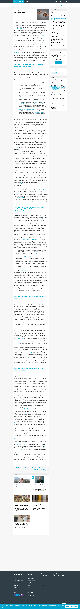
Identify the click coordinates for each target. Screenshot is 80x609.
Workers (47, 5)
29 (20, 423)
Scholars (58, 5)
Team (15, 578)
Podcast (65, 5)
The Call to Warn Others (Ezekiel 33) (57, 42)
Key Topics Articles (31, 578)
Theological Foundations (19, 580)
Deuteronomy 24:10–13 (30, 109)
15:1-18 (35, 239)
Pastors (52, 5)
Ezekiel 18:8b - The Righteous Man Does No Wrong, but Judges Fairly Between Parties (58, 35)
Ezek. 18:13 (24, 62)
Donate (63, 1)
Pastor (29, 597)
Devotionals (32, 5)
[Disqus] (31, 551)
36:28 (39, 437)
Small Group (39, 5)
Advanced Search (17, 592)
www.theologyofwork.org (55, 89)
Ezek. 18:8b (25, 408)
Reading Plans (30, 583)
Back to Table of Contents (19, 68)
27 (44, 437)
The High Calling (31, 582)
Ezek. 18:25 (17, 423)
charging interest (55, 72)
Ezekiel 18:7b (25, 270)
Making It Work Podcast (32, 589)
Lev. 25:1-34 (36, 102)
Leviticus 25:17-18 (35, 253)
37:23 (42, 437)
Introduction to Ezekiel (55, 13)
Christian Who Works (32, 595)
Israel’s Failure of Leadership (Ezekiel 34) (58, 44)
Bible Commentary (16, 5)
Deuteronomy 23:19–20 (38, 112)
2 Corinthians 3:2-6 (30, 461)
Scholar (29, 598)
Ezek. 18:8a (32, 308)
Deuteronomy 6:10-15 (28, 239)
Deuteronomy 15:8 (20, 338)
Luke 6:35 (16, 340)
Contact (15, 587)
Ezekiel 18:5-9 (17, 52)
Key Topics (25, 5)
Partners (16, 582)
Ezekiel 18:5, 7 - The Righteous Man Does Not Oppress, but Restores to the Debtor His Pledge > (40, 469)
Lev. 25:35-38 (24, 103)
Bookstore (16, 585)
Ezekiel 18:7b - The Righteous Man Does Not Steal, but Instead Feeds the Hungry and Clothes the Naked (29, 208)
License (15, 583)
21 (24, 444)
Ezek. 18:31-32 (22, 461)
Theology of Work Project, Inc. (55, 86)
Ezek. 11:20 (31, 437)
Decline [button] (67, 606)
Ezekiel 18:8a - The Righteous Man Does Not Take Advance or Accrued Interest (58, 31)
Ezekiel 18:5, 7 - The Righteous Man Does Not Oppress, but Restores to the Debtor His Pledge (28, 65)
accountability (54, 69)
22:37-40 (20, 449)
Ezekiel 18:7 (28, 141)
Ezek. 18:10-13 (25, 37)
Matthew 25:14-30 (28, 352)
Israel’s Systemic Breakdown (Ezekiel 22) (58, 37)
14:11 (36, 437)
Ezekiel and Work (54, 12)
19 (22, 444)
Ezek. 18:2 (19, 29)
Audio (29, 587)
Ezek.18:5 (19, 444)
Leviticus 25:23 (28, 256)
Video (29, 585)
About (59, 1)
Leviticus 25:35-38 (25, 95)
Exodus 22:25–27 (22, 109)
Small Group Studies (31, 580)
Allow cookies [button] (74, 606)
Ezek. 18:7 (16, 147)
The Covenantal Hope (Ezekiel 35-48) (57, 45)
